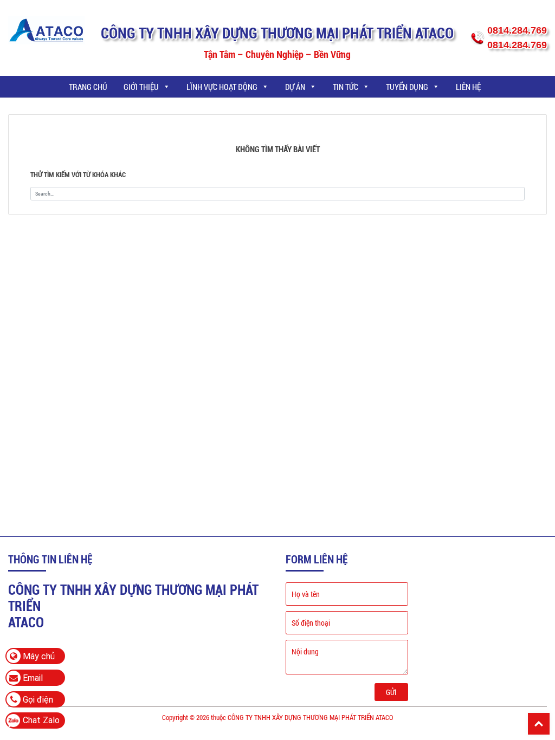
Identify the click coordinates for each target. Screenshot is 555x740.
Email (32, 678)
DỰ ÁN (295, 86)
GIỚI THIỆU (141, 86)
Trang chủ (88, 86)
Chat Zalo (41, 720)
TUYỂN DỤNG (407, 86)
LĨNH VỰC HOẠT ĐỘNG (221, 86)
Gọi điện (37, 699)
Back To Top (539, 724)
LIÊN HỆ (468, 86)
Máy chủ (38, 656)
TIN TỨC (345, 86)
